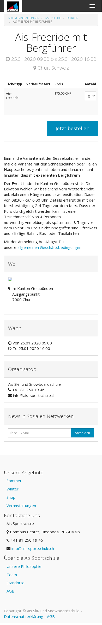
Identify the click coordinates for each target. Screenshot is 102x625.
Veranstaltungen (21, 505)
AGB (10, 591)
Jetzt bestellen (72, 128)
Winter (13, 488)
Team (12, 574)
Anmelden (82, 433)
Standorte (16, 582)
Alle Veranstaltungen (23, 18)
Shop (11, 497)
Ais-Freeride (53, 18)
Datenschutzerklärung (23, 616)
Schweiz (73, 18)
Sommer (14, 480)
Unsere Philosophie (24, 566)
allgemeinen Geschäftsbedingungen (49, 247)
